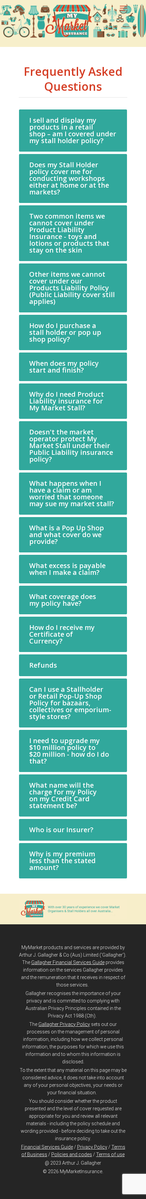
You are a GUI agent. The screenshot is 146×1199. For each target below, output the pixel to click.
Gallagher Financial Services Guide (68, 962)
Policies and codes (71, 1154)
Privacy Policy (92, 1147)
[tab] (73, 130)
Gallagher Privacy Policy (64, 1024)
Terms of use (110, 1154)
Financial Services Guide (47, 1147)
